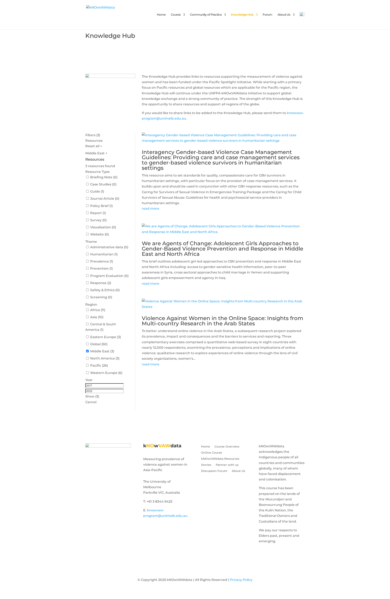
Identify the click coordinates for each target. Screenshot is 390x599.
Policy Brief (99, 206)
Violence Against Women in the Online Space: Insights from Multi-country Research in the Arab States (222, 321)
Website (97, 234)
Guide (95, 191)
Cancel (90, 402)
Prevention (99, 268)
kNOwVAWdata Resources (220, 459)
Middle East (99, 351)
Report (96, 213)
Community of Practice (206, 14)
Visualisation (100, 227)
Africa (95, 310)
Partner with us (227, 465)
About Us (283, 14)
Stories (206, 465)
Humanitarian (102, 254)
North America (102, 358)
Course (176, 14)
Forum (267, 14)
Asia (93, 317)
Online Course (211, 452)
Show (92, 396)
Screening (98, 297)
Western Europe (103, 373)
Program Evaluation (107, 276)
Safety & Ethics (102, 290)
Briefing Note (101, 177)
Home (161, 14)
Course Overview (226, 446)
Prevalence (99, 261)
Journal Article (102, 198)
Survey (96, 220)
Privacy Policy (241, 580)
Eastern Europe (103, 337)
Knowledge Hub (242, 14)
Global (95, 344)
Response (98, 283)
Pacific (95, 365)
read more (150, 208)
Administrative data (106, 247)
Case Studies (100, 184)
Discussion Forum (214, 471)
